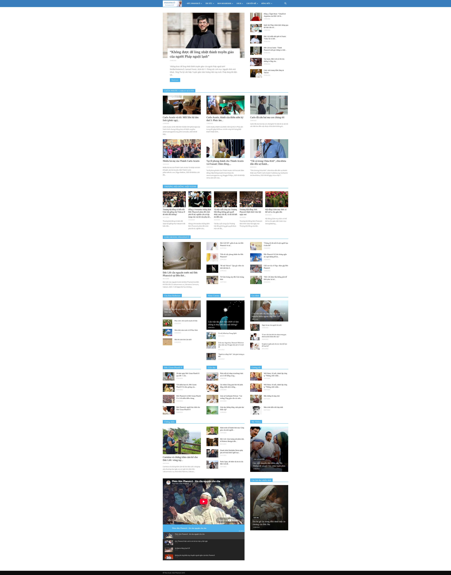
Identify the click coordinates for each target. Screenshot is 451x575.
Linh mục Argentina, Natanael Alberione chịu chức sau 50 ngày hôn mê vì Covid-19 (231, 345)
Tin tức (208, 3)
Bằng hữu (265, 3)
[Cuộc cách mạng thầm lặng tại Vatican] (256, 73)
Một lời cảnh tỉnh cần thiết (183, 339)
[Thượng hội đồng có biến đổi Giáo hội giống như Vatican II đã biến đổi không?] (174, 199)
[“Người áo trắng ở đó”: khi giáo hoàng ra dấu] (211, 356)
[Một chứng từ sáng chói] (256, 399)
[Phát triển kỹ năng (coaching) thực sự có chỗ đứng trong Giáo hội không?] (212, 376)
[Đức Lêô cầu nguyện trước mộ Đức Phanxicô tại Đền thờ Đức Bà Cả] (182, 256)
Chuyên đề (251, 3)
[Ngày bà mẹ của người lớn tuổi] (255, 327)
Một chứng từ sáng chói (272, 396)
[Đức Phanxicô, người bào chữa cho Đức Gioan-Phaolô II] (169, 410)
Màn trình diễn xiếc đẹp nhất (273, 407)
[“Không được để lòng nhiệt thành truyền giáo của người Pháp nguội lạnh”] (204, 35)
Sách (239, 3)
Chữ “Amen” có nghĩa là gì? (265, 524)
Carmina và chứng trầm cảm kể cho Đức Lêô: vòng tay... (180, 459)
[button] (285, 4)
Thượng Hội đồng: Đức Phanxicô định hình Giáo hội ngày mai (250, 211)
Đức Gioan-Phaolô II (173, 367)
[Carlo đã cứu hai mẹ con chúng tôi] (269, 105)
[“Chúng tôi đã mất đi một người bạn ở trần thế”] (256, 246)
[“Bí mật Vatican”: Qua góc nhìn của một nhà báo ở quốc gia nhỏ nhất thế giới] (212, 269)
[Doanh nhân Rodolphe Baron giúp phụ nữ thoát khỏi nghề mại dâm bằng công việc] (212, 453)
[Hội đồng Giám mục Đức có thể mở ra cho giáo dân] (276, 199)
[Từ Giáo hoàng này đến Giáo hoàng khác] (212, 280)
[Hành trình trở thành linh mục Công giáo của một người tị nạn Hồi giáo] (212, 431)
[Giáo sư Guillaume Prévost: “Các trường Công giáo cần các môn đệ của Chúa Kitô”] (212, 399)
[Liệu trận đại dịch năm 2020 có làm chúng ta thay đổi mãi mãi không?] (225, 315)
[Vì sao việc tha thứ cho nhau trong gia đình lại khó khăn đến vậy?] (255, 336)
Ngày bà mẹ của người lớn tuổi (272, 325)
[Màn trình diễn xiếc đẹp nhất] (256, 410)
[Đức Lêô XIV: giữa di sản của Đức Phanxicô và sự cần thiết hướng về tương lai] (212, 246)
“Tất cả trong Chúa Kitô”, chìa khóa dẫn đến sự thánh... (268, 162)
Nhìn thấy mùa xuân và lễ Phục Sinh (186, 330)
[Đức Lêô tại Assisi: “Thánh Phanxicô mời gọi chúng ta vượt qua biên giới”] (256, 51)
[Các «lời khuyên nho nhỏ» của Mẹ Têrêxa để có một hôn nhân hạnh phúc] (269, 449)
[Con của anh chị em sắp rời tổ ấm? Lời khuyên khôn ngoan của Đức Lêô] (269, 310)
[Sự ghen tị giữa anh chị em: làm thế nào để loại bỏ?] (255, 346)
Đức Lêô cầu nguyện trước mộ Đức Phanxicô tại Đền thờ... (180, 274)
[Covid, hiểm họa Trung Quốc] (211, 335)
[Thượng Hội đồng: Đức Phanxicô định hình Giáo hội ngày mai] (251, 199)
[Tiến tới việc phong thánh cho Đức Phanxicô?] (212, 257)
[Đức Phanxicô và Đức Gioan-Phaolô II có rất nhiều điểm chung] (169, 399)
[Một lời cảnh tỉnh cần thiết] (167, 341)
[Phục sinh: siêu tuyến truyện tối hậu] (167, 323)
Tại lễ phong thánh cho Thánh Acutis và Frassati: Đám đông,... (225, 162)
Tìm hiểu (256, 520)
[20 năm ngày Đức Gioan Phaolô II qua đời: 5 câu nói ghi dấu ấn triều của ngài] (169, 376)
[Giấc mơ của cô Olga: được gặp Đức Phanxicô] (256, 269)
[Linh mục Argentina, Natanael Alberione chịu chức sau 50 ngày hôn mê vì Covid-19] (211, 345)
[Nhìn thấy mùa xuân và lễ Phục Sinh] (167, 332)
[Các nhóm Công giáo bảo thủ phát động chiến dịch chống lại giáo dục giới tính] (212, 388)
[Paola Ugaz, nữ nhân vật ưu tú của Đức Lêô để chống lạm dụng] (212, 464)
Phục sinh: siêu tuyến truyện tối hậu (186, 321)
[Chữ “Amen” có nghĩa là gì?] (269, 507)
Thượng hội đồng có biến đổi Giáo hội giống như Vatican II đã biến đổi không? (174, 211)
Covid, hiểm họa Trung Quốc (227, 333)
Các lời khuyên (259, 459)
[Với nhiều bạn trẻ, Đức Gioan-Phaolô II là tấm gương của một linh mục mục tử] (169, 388)
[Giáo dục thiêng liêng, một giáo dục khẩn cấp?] (212, 410)
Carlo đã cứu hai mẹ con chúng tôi (267, 117)
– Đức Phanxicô (193, 3)
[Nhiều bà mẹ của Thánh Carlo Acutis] (182, 148)
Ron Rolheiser (224, 3)
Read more (175, 80)
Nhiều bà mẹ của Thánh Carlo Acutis (181, 161)
